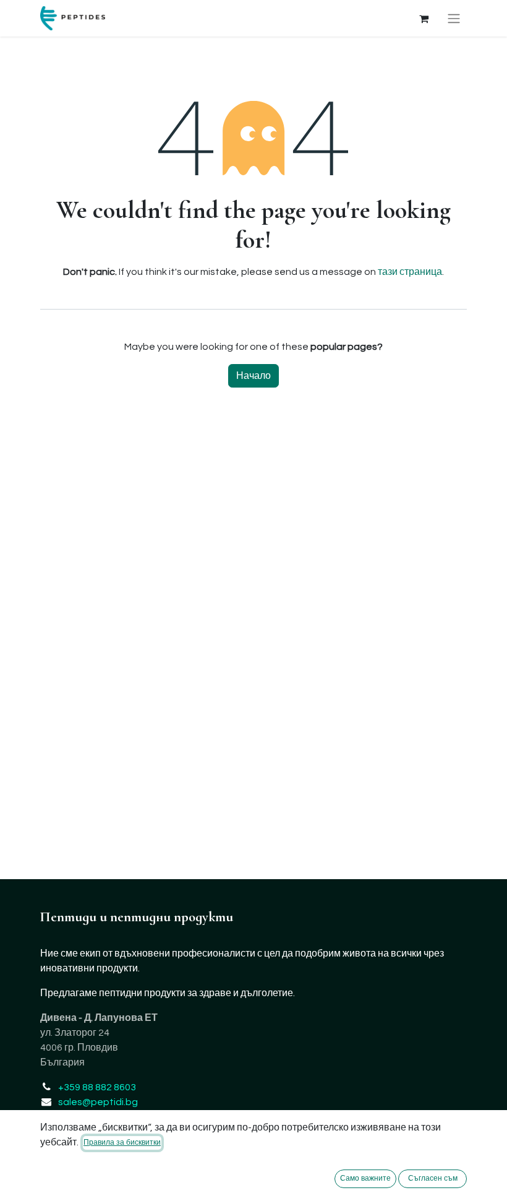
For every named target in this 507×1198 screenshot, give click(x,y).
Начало (253, 376)
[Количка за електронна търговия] (423, 18)
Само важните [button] (365, 1178)
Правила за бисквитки (122, 1143)
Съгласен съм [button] (433, 1178)
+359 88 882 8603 (97, 1087)
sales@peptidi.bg (98, 1102)
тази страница (410, 272)
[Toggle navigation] (454, 18)
